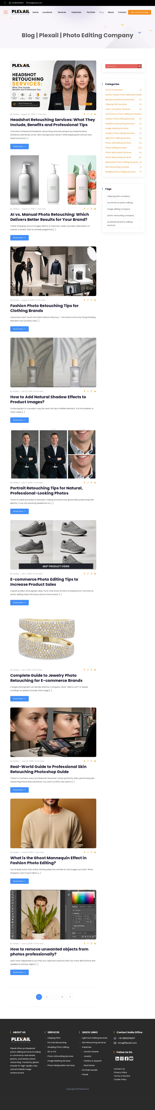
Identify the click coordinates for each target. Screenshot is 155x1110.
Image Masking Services (123, 128)
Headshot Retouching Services (123, 123)
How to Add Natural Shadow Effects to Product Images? (48, 399)
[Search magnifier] (140, 66)
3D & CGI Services (123, 89)
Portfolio (91, 12)
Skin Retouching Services (123, 167)
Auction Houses (91, 1051)
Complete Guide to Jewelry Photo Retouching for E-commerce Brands (46, 678)
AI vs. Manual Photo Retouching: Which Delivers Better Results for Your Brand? (49, 217)
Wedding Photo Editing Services (123, 171)
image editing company (118, 209)
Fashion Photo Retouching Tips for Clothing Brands (44, 308)
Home (35, 12)
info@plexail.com (127, 1042)
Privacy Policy (120, 1072)
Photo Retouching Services (123, 157)
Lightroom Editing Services (123, 138)
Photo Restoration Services (123, 152)
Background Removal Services (123, 99)
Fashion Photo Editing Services (123, 118)
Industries (76, 12)
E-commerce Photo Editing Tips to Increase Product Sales (44, 582)
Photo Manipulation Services (61, 1065)
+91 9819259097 (126, 1038)
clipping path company (118, 196)
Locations (47, 12)
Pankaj (16, 114)
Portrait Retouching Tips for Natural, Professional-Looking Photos (46, 490)
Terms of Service (122, 1076)
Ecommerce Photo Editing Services (123, 114)
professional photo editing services (120, 223)
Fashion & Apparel (92, 1060)
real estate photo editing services (123, 162)
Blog (101, 12)
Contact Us (119, 1069)
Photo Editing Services (123, 147)
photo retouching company (120, 215)
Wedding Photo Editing (58, 1047)
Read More (18, 146)
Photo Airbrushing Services (123, 142)
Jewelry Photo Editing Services (123, 133)
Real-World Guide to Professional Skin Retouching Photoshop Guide (48, 769)
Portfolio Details (89, 1070)
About (111, 12)
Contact (122, 12)
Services (62, 12)
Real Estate (89, 1065)
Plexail (85, 1074)
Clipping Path (53, 1038)
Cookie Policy (120, 1079)
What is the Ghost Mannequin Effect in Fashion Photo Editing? (48, 860)
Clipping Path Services (123, 104)
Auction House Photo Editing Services (123, 94)
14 (62, 997)
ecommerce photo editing (120, 202)
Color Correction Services (123, 109)
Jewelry (87, 1056)
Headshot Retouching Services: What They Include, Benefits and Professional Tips (52, 122)
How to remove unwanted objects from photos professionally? (49, 951)
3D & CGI (51, 1051)
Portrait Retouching (56, 1042)
